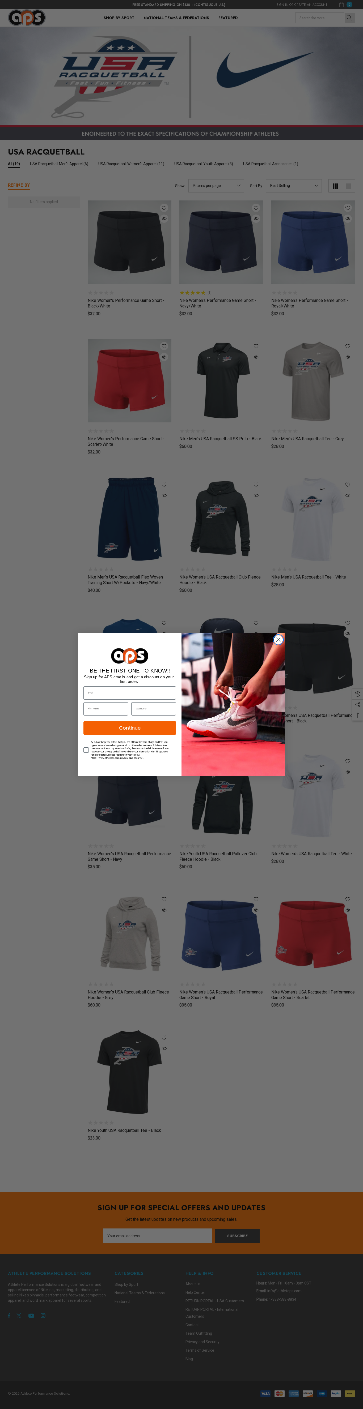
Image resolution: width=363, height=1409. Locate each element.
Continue (130, 728)
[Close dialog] (278, 639)
